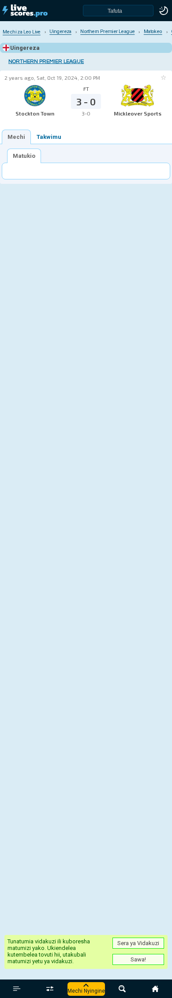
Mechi (16, 137)
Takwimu (49, 137)
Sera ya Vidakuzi (138, 943)
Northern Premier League (46, 61)
